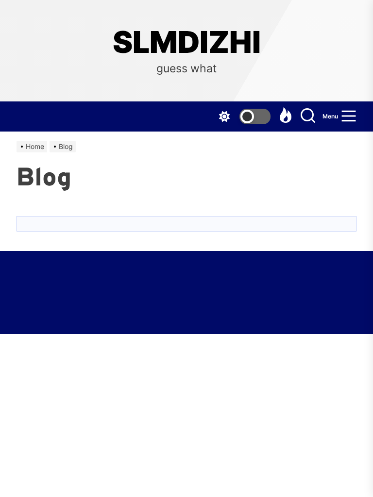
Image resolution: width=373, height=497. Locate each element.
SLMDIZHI (187, 42)
